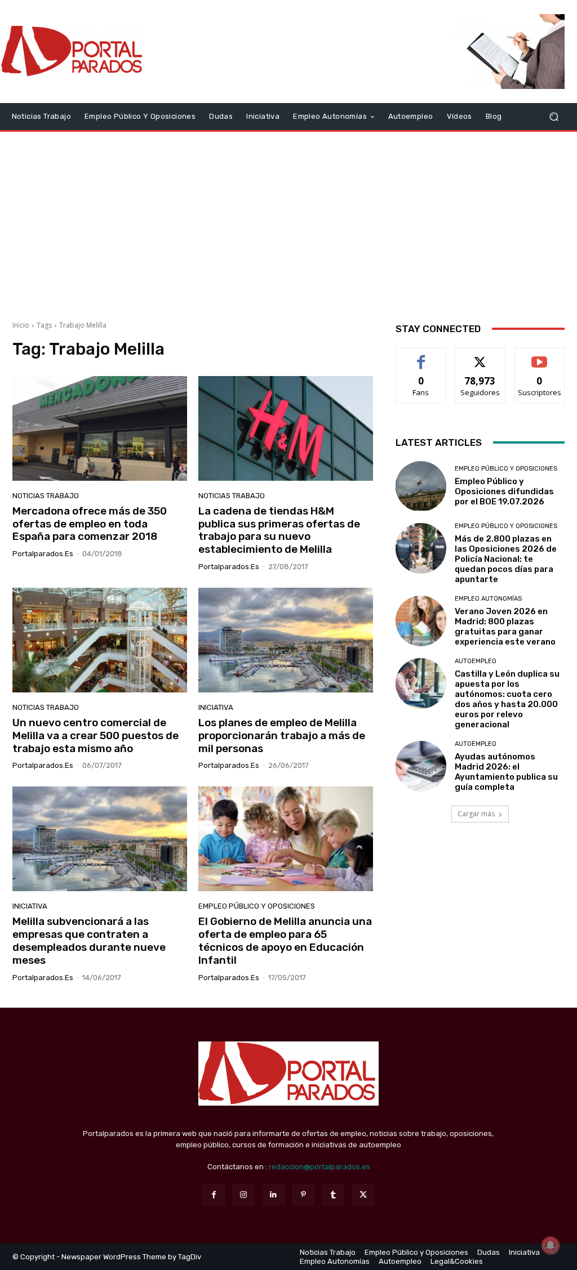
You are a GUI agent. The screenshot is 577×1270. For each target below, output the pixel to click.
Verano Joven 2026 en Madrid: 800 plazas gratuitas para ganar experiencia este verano (505, 626)
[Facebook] (213, 1195)
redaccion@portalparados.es (319, 1166)
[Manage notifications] (551, 1245)
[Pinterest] (303, 1195)
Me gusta (421, 356)
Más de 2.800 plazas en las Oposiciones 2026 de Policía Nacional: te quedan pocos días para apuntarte (506, 559)
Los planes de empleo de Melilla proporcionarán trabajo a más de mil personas (281, 735)
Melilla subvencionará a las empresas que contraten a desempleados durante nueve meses (89, 940)
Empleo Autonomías (488, 599)
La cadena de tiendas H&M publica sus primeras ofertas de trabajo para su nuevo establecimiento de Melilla (279, 530)
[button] (553, 116)
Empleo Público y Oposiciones (256, 906)
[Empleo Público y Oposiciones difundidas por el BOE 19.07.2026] (421, 486)
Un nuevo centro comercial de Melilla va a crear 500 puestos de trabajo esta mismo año (95, 735)
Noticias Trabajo (45, 495)
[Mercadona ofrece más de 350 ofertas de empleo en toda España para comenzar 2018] (99, 428)
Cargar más (476, 814)
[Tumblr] (333, 1195)
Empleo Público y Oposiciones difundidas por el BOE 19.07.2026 (504, 491)
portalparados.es (42, 553)
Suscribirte (539, 356)
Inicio (20, 325)
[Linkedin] (274, 1195)
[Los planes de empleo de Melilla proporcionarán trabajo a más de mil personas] (285, 640)
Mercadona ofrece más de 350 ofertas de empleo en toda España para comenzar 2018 (89, 523)
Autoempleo (475, 661)
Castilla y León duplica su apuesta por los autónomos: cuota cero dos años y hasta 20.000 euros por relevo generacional (507, 699)
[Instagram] (244, 1195)
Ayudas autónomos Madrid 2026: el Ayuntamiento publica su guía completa (506, 772)
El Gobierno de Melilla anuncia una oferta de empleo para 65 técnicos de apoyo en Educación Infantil (285, 940)
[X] (363, 1195)
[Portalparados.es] (73, 51)
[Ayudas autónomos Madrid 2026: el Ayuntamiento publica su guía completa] (421, 766)
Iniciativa (215, 707)
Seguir (480, 356)
